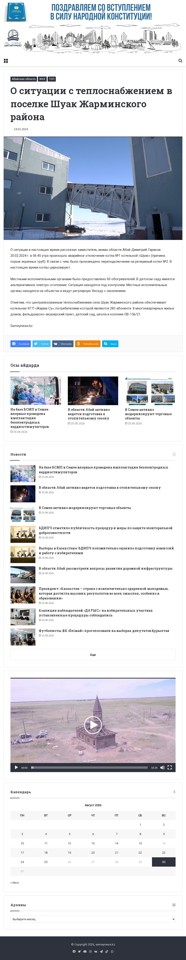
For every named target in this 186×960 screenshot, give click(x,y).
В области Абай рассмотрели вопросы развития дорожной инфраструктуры (106, 568)
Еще (93, 654)
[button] (93, 725)
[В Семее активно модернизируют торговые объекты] (150, 391)
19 (69, 852)
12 (69, 843)
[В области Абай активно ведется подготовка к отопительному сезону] (93, 391)
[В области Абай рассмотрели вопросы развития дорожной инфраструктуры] (22, 574)
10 (22, 843)
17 (22, 852)
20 (93, 852)
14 (116, 843)
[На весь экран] (169, 767)
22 (140, 852)
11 (45, 843)
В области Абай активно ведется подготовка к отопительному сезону (89, 413)
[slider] (89, 767)
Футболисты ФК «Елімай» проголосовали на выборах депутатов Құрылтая (104, 630)
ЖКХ (42, 79)
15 (140, 843)
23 (163, 852)
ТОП (51, 79)
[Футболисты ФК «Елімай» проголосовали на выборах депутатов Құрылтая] (22, 637)
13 (93, 843)
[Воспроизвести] (16, 767)
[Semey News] (93, 39)
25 (45, 862)
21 (116, 852)
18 (45, 852)
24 (22, 862)
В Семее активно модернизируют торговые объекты (148, 413)
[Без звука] (162, 767)
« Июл (14, 882)
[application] (93, 725)
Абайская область (24, 79)
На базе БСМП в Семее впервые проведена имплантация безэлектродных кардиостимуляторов (29, 418)
